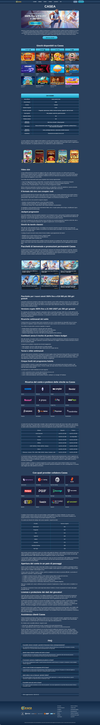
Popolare (27, 49)
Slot (71, 49)
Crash (56, 49)
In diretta (42, 49)
